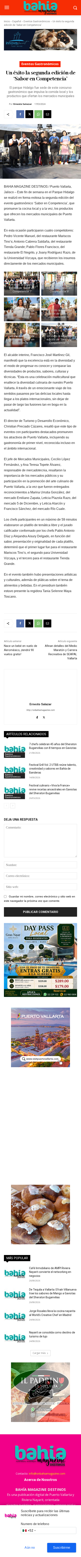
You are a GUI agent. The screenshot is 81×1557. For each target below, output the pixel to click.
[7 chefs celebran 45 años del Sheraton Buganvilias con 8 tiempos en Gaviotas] (15, 750)
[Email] (47, 114)
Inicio (7, 21)
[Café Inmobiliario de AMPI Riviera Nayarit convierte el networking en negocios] (15, 1274)
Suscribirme (61, 1547)
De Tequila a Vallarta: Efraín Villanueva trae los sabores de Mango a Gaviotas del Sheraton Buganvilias (52, 1293)
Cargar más (39, 1353)
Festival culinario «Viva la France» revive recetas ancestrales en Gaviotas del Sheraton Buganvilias (53, 789)
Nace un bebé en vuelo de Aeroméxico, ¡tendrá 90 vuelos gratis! (20, 650)
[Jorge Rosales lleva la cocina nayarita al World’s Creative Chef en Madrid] (15, 1317)
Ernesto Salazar (22, 103)
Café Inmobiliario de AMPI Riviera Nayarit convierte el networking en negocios (50, 1272)
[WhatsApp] (38, 114)
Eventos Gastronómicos (37, 21)
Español (16, 21)
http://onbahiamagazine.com (40, 710)
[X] (29, 114)
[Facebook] (20, 114)
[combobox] (29, 1530)
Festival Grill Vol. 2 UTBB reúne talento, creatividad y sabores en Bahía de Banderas (52, 768)
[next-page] (12, 805)
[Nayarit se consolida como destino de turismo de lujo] (15, 1338)
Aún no (30, 1547)
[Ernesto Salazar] (6, 104)
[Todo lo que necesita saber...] (40, 7)
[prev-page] (6, 805)
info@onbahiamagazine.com (47, 1473)
